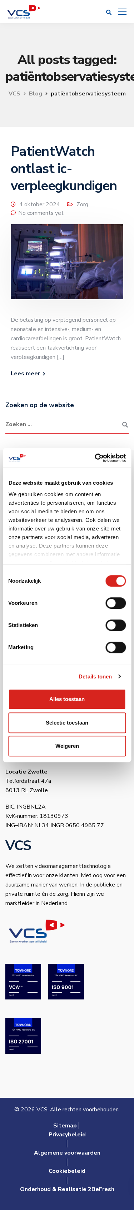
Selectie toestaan (67, 723)
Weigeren (67, 746)
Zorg (82, 204)
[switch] (115, 603)
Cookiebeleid (67, 1171)
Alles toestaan (67, 699)
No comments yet (41, 213)
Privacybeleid (67, 1135)
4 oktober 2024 (39, 204)
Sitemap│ (67, 1126)
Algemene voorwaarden (67, 1153)
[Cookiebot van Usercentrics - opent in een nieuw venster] (95, 458)
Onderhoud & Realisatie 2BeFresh (67, 1189)
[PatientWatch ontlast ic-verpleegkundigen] (67, 266)
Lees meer (25, 373)
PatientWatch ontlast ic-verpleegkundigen (64, 168)
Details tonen (95, 676)
